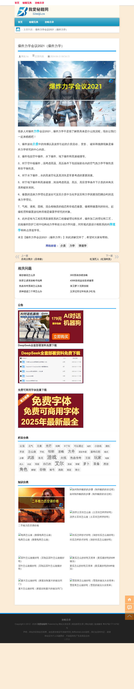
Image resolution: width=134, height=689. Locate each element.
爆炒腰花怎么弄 (27, 275)
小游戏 (98, 445)
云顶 (22, 445)
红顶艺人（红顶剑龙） (101, 259)
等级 (37, 464)
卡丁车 (67, 445)
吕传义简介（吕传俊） (32, 259)
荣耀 (77, 464)
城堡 (89, 446)
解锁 (33, 469)
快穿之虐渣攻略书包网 (30, 280)
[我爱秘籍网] (32, 6)
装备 (96, 463)
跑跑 (61, 469)
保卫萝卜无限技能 (79, 285)
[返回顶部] (128, 615)
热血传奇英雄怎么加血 (30, 285)
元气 (30, 445)
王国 (87, 457)
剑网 (58, 445)
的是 (29, 464)
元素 (39, 445)
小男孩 (67, 639)
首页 (17, 2)
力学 (37, 131)
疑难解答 (98, 623)
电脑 (107, 458)
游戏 (52, 456)
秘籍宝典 (27, 2)
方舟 (71, 451)
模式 (106, 451)
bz (27, 56)
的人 (22, 464)
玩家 (97, 457)
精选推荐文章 (78, 623)
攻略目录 (39, 2)
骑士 (77, 469)
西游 (106, 464)
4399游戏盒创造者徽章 (82, 280)
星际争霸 (83, 451)
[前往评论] (128, 607)
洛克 (40, 457)
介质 (35, 144)
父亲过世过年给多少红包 (82, 291)
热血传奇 (75, 458)
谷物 (43, 469)
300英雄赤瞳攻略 (79, 275)
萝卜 (86, 463)
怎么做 (32, 451)
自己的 (47, 464)
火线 (63, 457)
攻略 (61, 451)
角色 (23, 469)
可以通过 (78, 445)
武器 (30, 457)
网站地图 (89, 623)
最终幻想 (95, 451)
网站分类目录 (64, 623)
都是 (69, 469)
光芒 (49, 445)
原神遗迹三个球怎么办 (30, 291)
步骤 (22, 458)
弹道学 (83, 245)
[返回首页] (128, 599)
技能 (51, 451)
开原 (22, 451)
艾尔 (59, 463)
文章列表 (28, 29)
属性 (107, 445)
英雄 (70, 464)
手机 (42, 451)
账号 (52, 469)
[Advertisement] (67, 666)
